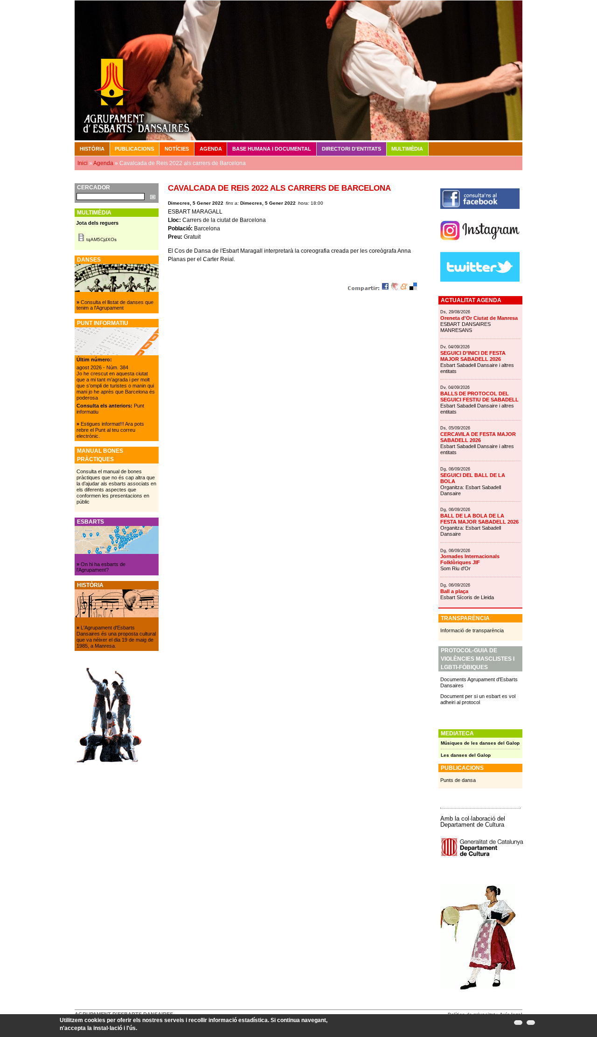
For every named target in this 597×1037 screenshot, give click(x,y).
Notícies (177, 149)
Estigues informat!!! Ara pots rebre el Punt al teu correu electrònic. (110, 430)
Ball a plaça (454, 591)
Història (92, 149)
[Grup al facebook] (480, 207)
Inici (82, 163)
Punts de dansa (458, 780)
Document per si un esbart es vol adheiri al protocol (477, 699)
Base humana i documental (271, 149)
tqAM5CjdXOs (101, 239)
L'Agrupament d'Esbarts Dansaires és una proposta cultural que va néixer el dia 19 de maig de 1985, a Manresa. (116, 637)
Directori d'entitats (351, 149)
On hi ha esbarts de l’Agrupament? (100, 567)
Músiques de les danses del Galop (480, 743)
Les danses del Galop (466, 755)
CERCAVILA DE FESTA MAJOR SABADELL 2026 (478, 437)
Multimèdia (407, 149)
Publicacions (134, 149)
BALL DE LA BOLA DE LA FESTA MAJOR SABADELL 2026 (479, 519)
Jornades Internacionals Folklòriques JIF (470, 559)
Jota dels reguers (97, 223)
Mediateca (457, 733)
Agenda (211, 149)
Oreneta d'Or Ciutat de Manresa (479, 318)
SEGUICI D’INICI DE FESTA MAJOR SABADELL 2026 (473, 356)
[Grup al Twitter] (480, 280)
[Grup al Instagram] (480, 244)
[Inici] (298, 70)
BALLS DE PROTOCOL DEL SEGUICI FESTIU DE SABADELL (479, 396)
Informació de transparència (472, 630)
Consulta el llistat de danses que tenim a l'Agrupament (114, 305)
